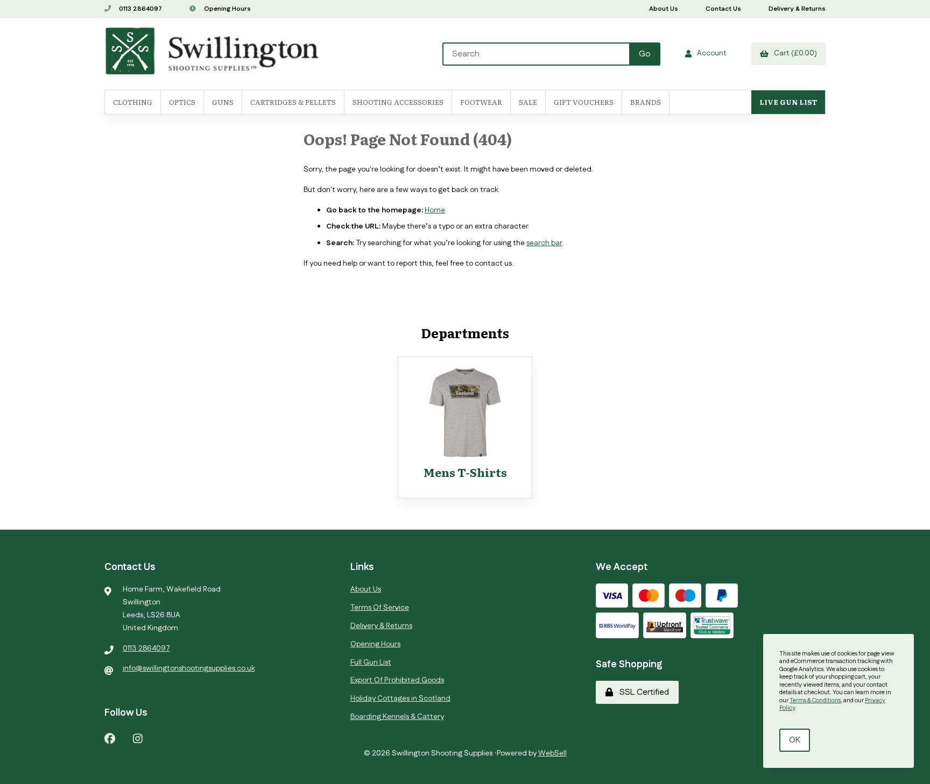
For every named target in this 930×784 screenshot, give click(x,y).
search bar (544, 243)
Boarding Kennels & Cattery (397, 716)
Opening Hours (226, 8)
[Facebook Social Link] (109, 738)
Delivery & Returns (797, 8)
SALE (528, 102)
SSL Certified (642, 692)
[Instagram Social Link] (138, 738)
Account (710, 53)
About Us (663, 8)
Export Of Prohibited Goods (397, 680)
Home (435, 210)
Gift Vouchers (584, 102)
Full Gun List (370, 662)
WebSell (552, 753)
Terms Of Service (379, 607)
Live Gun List (788, 102)
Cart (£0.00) (794, 53)
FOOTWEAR (481, 102)
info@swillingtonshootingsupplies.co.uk (189, 668)
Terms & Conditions (815, 700)
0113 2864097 (139, 8)
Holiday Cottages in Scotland (400, 698)
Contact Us (723, 8)
